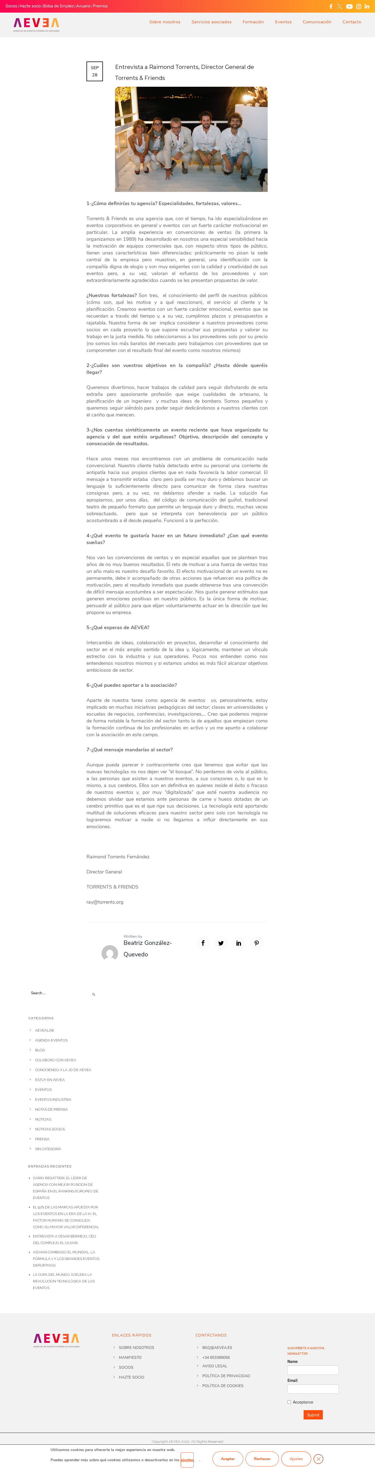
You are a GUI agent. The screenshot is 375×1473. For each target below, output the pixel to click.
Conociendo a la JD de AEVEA (63, 1070)
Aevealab (44, 1030)
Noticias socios (50, 1129)
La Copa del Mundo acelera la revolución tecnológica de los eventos (64, 1281)
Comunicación (317, 22)
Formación (253, 22)
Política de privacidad (226, 1376)
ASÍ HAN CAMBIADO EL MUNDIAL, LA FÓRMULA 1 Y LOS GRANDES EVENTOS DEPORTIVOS (66, 1258)
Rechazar (262, 1458)
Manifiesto (130, 1357)
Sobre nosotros (165, 22)
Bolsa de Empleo (58, 6)
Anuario (83, 6)
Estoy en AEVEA (50, 1080)
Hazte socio (30, 6)
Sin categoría (48, 1149)
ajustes (187, 1460)
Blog (40, 1050)
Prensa (42, 1139)
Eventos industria (53, 1099)
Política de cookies (223, 1385)
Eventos (283, 22)
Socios (11, 6)
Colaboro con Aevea (55, 1060)
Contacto (352, 22)
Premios (100, 6)
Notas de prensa (51, 1109)
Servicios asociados (212, 22)
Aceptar (228, 1458)
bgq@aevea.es (217, 1347)
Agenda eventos (51, 1040)
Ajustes (296, 1458)
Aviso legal (214, 1366)
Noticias (43, 1119)
